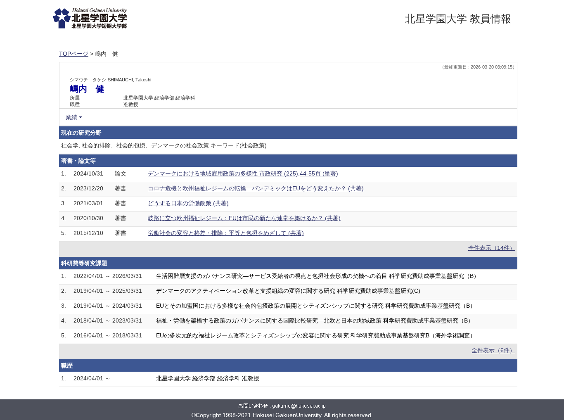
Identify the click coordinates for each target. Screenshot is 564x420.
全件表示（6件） (493, 350)
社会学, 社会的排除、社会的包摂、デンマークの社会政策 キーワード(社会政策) (164, 145)
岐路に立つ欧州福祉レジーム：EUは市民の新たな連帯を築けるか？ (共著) (244, 218)
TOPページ (73, 53)
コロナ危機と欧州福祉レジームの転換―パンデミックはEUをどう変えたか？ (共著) (256, 188)
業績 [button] (71, 117)
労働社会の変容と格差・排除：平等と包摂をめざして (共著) (226, 233)
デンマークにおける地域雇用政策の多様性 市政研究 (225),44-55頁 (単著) (243, 173)
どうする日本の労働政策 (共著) (188, 203)
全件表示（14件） (491, 247)
